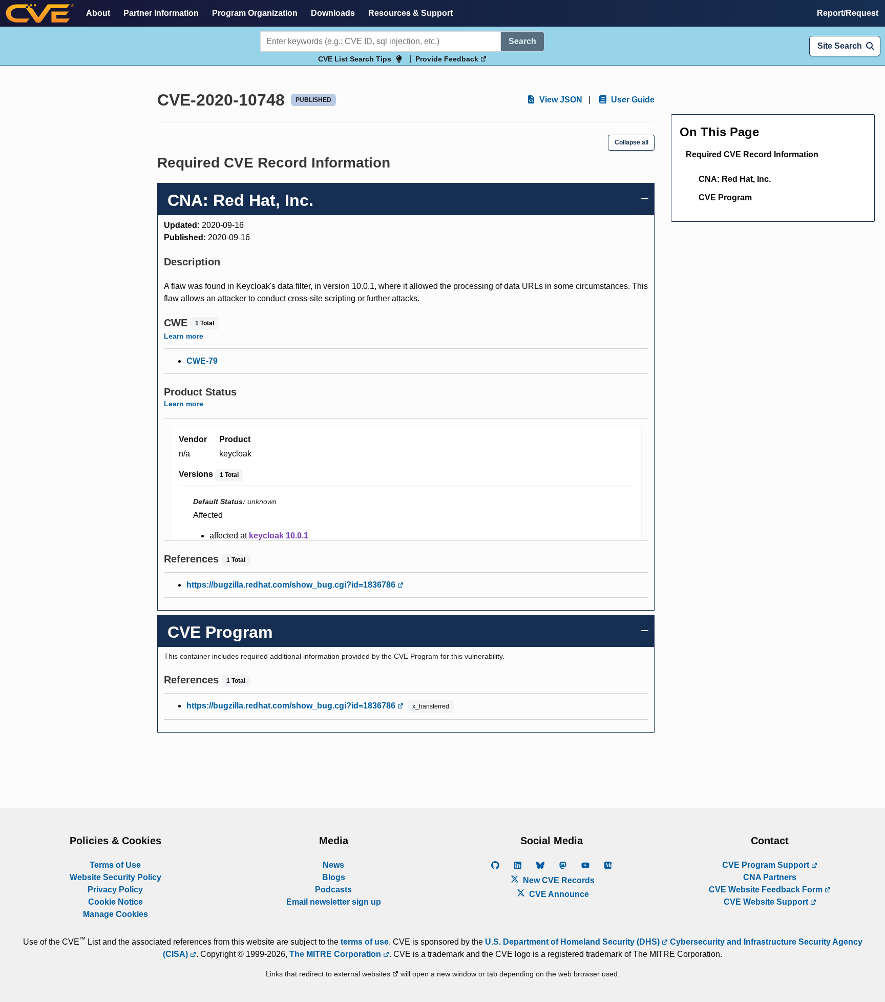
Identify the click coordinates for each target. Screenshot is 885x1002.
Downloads (333, 13)
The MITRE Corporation (336, 954)
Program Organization (255, 13)
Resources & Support (410, 13)
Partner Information (161, 13)
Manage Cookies (115, 914)
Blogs (333, 877)
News (333, 865)
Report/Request (847, 13)
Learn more (183, 336)
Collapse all (631, 142)
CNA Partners (769, 877)
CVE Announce (558, 894)
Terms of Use (115, 865)
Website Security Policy (115, 877)
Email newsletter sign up (333, 901)
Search (522, 41)
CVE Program (725, 197)
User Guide (632, 99)
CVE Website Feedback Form (767, 889)
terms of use (365, 941)
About (98, 13)
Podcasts (333, 889)
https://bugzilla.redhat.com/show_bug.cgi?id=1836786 (291, 584)
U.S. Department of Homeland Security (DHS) (573, 941)
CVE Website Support (767, 901)
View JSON (559, 99)
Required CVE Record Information (752, 154)
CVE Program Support (766, 865)
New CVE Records (558, 880)
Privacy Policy (115, 889)
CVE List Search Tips (354, 59)
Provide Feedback (447, 59)
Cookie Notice (115, 901)
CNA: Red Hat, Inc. (735, 179)
